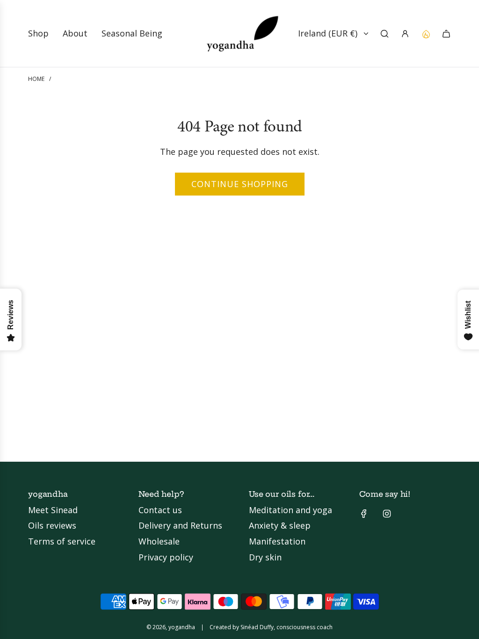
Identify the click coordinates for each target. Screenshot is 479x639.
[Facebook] (364, 513)
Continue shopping (239, 183)
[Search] (384, 33)
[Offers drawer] (425, 33)
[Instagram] (387, 513)
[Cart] (446, 33)
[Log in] (405, 33)
